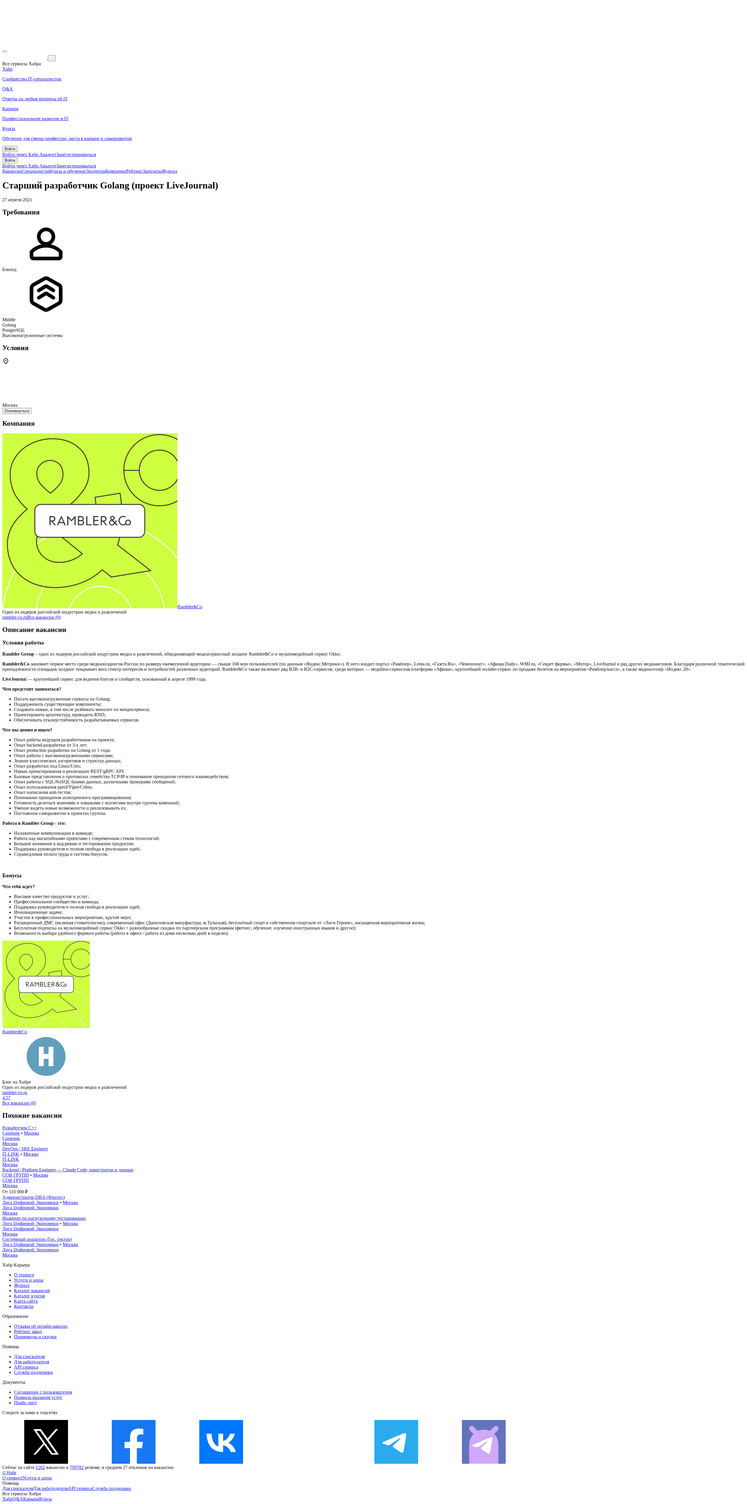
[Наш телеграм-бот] (484, 1462)
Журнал (169, 171)
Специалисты (35, 171)
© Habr (9, 1472)
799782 (77, 1467)
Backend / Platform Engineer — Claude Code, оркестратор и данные (67, 1169)
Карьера (31, 1498)
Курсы (45, 1498)
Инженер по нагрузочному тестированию (44, 1218)
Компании (115, 171)
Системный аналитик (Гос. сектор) (37, 1239)
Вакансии (12, 171)
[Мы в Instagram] (308, 1462)
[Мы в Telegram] (396, 1462)
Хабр (7, 1498)
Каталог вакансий (32, 1290)
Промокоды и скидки (35, 1336)
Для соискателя (29, 1356)
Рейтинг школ (28, 1331)
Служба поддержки (33, 1372)
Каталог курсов (29, 1295)
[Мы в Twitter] (46, 1462)
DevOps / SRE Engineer (25, 1148)
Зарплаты (152, 171)
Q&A (18, 1498)
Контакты (24, 1306)
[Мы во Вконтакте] (221, 1462)
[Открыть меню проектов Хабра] (4, 51)
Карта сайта (26, 1301)
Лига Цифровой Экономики (30, 1202)
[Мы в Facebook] (133, 1462)
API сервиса (26, 1367)
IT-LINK (10, 1154)
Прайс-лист (25, 1402)
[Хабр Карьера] (25, 57)
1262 (40, 1467)
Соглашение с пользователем (43, 1392)
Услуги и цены (28, 1280)
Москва (31, 1133)
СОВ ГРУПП (15, 1175)
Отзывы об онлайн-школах (41, 1326)
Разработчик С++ (19, 1127)
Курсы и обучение (67, 171)
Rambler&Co (189, 606)
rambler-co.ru (14, 617)
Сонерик (11, 1133)
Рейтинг (134, 171)
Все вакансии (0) (44, 617)
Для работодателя (31, 1361)
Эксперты (95, 171)
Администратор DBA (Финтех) (33, 1197)
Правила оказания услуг (38, 1397)
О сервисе (24, 1274)
